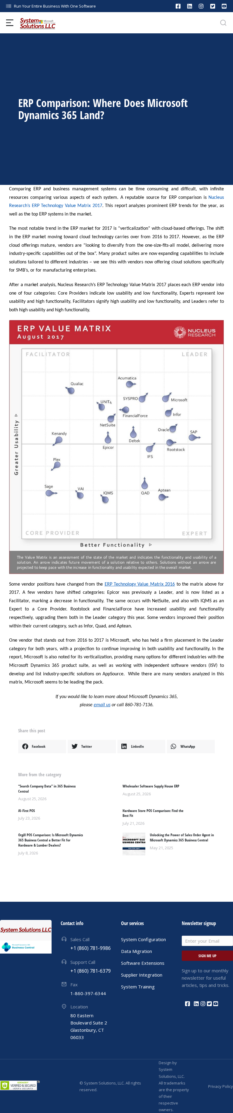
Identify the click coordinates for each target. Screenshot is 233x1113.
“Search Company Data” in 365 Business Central (47, 789)
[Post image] (134, 844)
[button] (42, 746)
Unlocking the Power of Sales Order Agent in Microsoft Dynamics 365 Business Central (182, 838)
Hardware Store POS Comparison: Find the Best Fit (153, 813)
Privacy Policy (220, 1086)
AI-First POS (26, 810)
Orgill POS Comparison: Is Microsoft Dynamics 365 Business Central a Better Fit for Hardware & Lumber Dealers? (50, 840)
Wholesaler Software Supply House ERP (151, 786)
